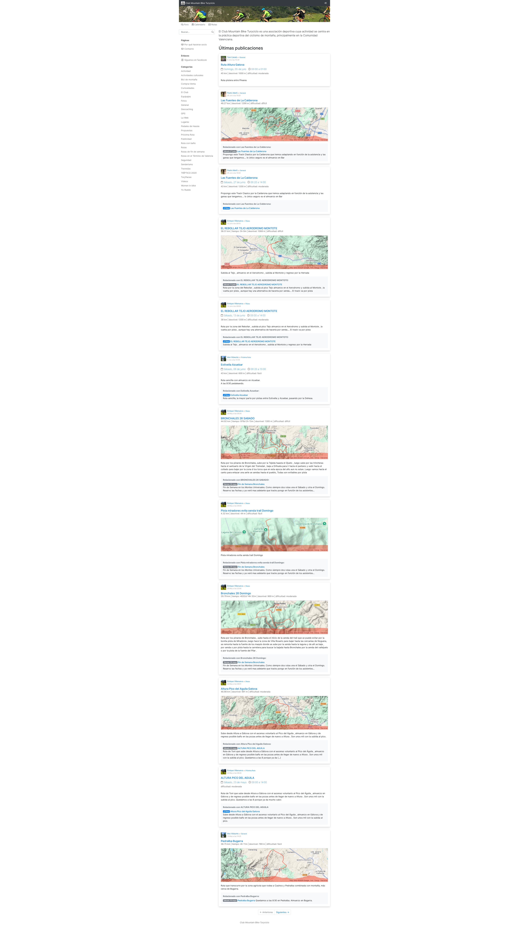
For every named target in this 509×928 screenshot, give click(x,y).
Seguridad (186, 160)
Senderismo (187, 164)
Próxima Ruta (187, 134)
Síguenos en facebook (195, 60)
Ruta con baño (188, 143)
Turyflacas (186, 177)
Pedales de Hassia (190, 126)
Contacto (189, 48)
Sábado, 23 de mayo (235, 782)
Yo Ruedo (186, 189)
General (185, 105)
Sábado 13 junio (230, 285)
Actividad (186, 71)
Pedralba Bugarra (232, 841)
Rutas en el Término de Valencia (197, 156)
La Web (184, 117)
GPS (183, 113)
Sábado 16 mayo (230, 900)
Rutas (214, 24)
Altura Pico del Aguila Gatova (239, 688)
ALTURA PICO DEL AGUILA (251, 748)
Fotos (184, 100)
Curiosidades (187, 88)
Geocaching (187, 109)
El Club (184, 92)
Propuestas (186, 130)
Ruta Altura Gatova (232, 64)
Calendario (199, 24)
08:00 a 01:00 (259, 69)
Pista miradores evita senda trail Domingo (247, 510)
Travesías (185, 168)
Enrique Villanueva (235, 221)
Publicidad (186, 139)
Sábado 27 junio (230, 151)
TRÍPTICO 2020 (189, 173)
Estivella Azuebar (232, 364)
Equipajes (186, 96)
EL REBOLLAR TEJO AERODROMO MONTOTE (249, 228)
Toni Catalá (232, 57)
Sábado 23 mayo (230, 748)
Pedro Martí (232, 93)
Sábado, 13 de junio (234, 315)
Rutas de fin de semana (193, 151)
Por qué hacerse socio (195, 44)
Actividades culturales (192, 75)
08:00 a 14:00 (258, 315)
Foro (186, 24)
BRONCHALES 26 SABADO (237, 418)
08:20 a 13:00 (258, 369)
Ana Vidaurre (232, 357)
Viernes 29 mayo (230, 484)
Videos (184, 181)
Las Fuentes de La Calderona (239, 100)
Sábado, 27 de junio (234, 182)
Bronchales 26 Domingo (236, 593)
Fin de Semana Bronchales (251, 484)
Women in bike (188, 185)
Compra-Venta (188, 83)
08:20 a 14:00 (258, 182)
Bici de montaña (189, 79)
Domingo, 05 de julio (235, 69)
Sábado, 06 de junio (234, 369)
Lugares (185, 122)
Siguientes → (282, 912)
